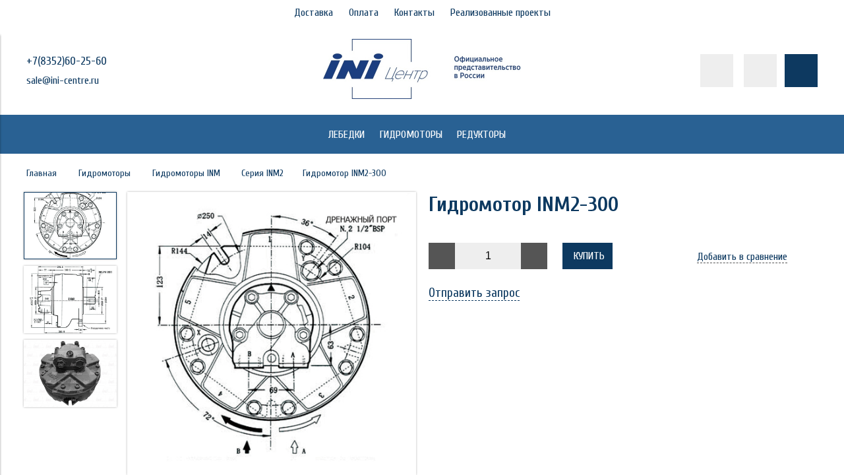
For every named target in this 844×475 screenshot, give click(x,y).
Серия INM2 (262, 173)
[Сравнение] (760, 70)
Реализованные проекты (500, 12)
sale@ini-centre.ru (62, 80)
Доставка (313, 12)
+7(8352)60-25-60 (66, 61)
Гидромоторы (104, 173)
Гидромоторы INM (186, 173)
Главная (41, 173)
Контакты (414, 12)
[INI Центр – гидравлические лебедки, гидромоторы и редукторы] (422, 96)
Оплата (363, 12)
